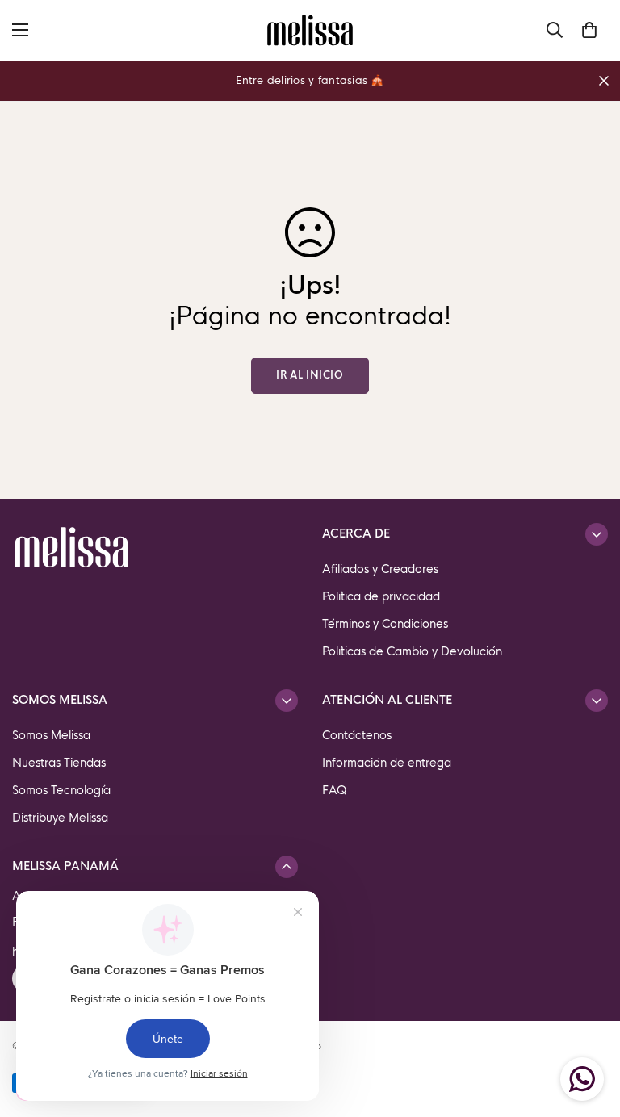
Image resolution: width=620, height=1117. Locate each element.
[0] (589, 29)
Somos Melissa (51, 735)
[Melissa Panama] (310, 30)
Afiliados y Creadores (380, 569)
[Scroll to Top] (588, 1029)
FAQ (334, 790)
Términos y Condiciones (385, 624)
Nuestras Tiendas (59, 762)
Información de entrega (386, 762)
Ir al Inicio (309, 375)
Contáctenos (357, 735)
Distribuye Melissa (60, 817)
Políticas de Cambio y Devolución (412, 651)
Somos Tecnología (61, 790)
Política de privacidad (381, 596)
